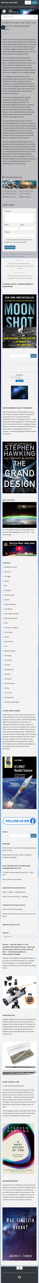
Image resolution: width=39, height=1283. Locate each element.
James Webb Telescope (11, 614)
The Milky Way (8, 669)
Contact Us (6, 6)
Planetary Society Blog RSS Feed (13, 905)
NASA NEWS (6, 844)
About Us (16, 6)
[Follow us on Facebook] (19, 1277)
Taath (6, 33)
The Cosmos (8, 660)
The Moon (7, 674)
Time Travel (8, 693)
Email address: (19, 375)
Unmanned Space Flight (11, 702)
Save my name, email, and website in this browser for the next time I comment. (18, 241)
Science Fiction (7, 17)
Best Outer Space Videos (9, 2)
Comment (7, 211)
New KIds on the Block (11, 628)
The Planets (8, 679)
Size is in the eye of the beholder (12, 909)
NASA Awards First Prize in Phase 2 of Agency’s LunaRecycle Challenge (17, 856)
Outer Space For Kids (24, 6)
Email (22, 225)
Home (1, 6)
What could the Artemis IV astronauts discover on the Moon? (19, 915)
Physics (6, 637)
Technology (8, 655)
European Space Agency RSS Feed (13, 888)
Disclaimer (11, 6)
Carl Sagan (7, 576)
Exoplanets (7, 590)
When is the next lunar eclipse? (12, 879)
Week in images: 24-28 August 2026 (13, 892)
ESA (5, 586)
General (6, 600)
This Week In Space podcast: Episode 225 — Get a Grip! (18, 874)
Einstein (6, 581)
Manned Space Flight (10, 618)
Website (7, 232)
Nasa (5, 623)
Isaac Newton (8, 609)
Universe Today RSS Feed (11, 925)
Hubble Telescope (10, 604)
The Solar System (9, 683)
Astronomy (7, 572)
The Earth (7, 665)
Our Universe (8, 632)
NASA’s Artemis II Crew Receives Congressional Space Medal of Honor (19, 849)
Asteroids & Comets (10, 567)
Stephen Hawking (9, 651)
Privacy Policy (32, 6)
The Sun (6, 688)
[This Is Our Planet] (19, 527)
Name (6, 225)
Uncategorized (8, 697)
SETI (5, 646)
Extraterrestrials (9, 595)
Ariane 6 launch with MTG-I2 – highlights (15, 897)
